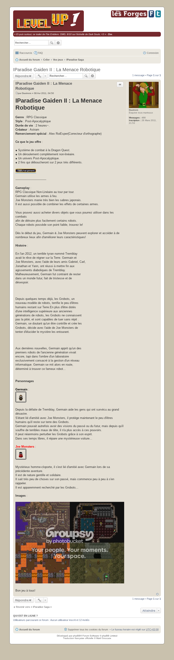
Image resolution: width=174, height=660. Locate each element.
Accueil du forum (29, 59)
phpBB (76, 635)
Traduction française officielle (78, 638)
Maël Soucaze (103, 638)
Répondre (22, 76)
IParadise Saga (75, 59)
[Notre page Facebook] (151, 16)
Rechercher (51, 42)
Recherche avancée (58, 42)
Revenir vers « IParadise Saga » (34, 607)
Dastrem (133, 110)
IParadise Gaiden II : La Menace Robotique (56, 69)
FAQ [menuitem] (40, 53)
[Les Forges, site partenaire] (129, 16)
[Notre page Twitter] (158, 16)
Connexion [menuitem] (153, 53)
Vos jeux (58, 59)
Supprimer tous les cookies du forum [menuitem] (88, 629)
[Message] (16, 93)
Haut (157, 594)
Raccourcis (25, 53)
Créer (46, 59)
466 (144, 117)
